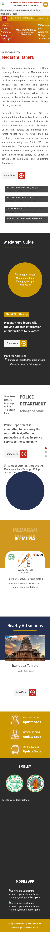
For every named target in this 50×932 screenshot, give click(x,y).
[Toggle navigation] (45, 4)
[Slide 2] (46, 452)
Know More (9, 175)
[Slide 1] (46, 448)
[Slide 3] (46, 456)
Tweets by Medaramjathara (16, 800)
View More (21, 692)
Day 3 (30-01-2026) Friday (17, 18)
